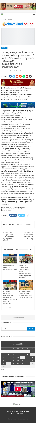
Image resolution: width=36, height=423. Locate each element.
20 (22, 361)
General (4, 48)
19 (18, 361)
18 (13, 361)
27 (22, 364)
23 (4, 364)
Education (10, 411)
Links (27, 411)
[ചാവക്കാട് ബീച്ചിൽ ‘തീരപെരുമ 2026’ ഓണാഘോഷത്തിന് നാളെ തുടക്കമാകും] (26, 285)
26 (18, 364)
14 (27, 358)
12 (18, 358)
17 (8, 361)
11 (13, 358)
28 (27, 364)
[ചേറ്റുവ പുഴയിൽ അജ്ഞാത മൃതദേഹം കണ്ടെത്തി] (10, 258)
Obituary (22, 414)
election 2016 (15, 414)
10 (8, 358)
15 (32, 358)
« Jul (2, 369)
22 (32, 361)
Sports (16, 411)
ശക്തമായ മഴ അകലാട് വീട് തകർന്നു (28, 237)
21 (27, 361)
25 (13, 364)
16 (4, 361)
